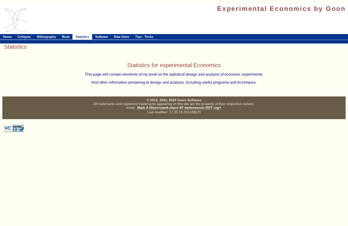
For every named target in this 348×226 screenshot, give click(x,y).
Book (66, 37)
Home (7, 37)
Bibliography (46, 37)
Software (101, 37)
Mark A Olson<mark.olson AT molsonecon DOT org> (179, 107)
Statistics (82, 37)
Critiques (24, 37)
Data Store (121, 37)
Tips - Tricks (144, 37)
